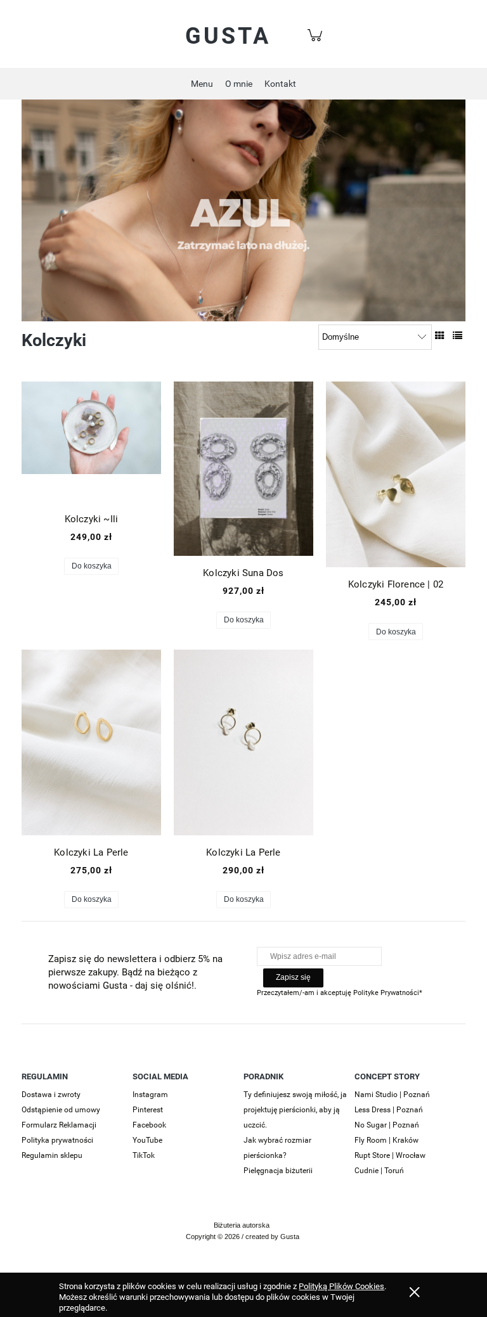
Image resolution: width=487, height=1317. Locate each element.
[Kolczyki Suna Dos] (243, 469)
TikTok (144, 1155)
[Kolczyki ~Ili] (91, 442)
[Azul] (243, 209)
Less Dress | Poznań (388, 1109)
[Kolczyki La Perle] (91, 742)
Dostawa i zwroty (51, 1094)
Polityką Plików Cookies (341, 1286)
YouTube (147, 1140)
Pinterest (148, 1109)
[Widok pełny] (457, 336)
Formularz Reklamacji (59, 1125)
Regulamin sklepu (52, 1155)
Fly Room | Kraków (386, 1140)
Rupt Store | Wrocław (389, 1155)
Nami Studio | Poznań (392, 1094)
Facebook (149, 1125)
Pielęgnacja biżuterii (278, 1170)
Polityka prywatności (57, 1140)
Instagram (150, 1094)
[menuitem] (202, 84)
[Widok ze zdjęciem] (440, 336)
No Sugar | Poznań (386, 1125)
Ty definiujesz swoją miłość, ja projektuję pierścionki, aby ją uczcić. (295, 1109)
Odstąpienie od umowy (61, 1109)
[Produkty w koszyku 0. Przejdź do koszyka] (316, 42)
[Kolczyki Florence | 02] (395, 474)
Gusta (228, 36)
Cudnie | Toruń (379, 1170)
